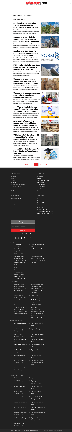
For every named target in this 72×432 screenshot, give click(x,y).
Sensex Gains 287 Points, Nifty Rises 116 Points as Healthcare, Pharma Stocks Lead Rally (20, 300)
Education (20, 15)
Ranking (39, 178)
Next (45, 164)
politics (13, 180)
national (13, 178)
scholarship (28, 15)
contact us (40, 207)
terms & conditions (42, 205)
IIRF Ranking (17, 377)
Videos (13, 203)
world (12, 191)
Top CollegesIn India (37, 362)
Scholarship (40, 182)
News (14, 15)
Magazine (13, 200)
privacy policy (41, 200)
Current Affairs (41, 186)
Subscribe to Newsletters (21, 234)
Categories (22, 222)
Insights (39, 188)
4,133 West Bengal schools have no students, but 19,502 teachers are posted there (20, 260)
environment (14, 188)
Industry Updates (16, 198)
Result (38, 191)
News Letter (14, 205)
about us (39, 198)
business (13, 182)
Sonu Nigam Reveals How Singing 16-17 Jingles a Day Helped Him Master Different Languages (37, 288)
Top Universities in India (37, 377)
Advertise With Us (42, 209)
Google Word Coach (20, 386)
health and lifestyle (16, 186)
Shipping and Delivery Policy (45, 213)
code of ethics (41, 203)
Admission (40, 176)
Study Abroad (41, 184)
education (14, 176)
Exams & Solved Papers (43, 180)
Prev (26, 164)
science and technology (18, 184)
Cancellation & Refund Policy (45, 211)
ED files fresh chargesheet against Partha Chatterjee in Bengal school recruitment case (20, 249)
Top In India (20, 323)
